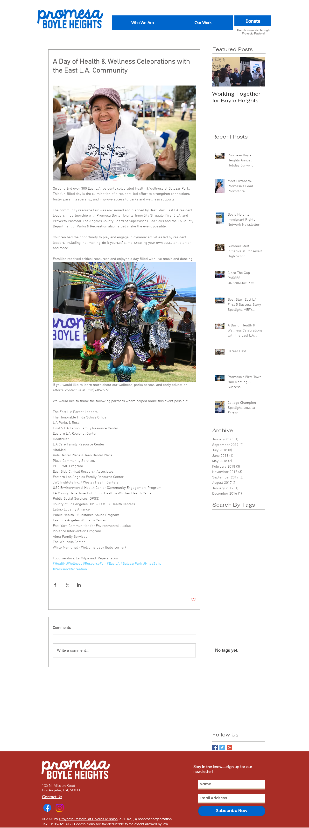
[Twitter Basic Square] (222, 747)
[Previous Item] (220, 71)
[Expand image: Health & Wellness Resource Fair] (124, 322)
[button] (142, 22)
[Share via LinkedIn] (79, 585)
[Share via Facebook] (55, 585)
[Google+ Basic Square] (229, 747)
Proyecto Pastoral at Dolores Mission (88, 819)
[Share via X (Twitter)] (67, 585)
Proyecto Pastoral (253, 33)
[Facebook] (47, 807)
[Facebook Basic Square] (215, 747)
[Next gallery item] (190, 322)
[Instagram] (59, 807)
